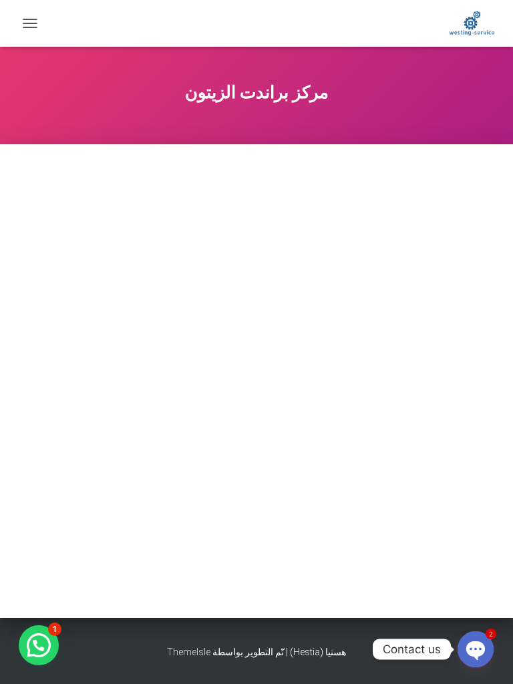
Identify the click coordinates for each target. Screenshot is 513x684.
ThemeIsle (188, 652)
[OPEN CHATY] (476, 649)
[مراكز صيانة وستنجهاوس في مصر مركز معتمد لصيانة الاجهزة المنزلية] (467, 23)
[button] (39, 645)
